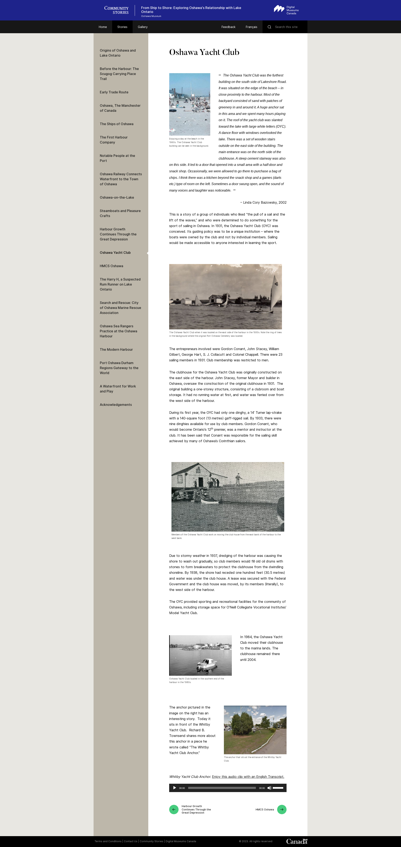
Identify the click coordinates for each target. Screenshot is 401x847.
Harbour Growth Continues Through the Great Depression (118, 234)
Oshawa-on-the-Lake (117, 197)
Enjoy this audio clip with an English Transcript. (248, 777)
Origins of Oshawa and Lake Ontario (118, 52)
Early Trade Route (114, 92)
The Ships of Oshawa (116, 124)
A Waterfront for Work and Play (118, 388)
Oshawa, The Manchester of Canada (120, 108)
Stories (122, 27)
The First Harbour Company (114, 139)
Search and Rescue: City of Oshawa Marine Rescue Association (120, 308)
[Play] (175, 788)
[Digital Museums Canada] (286, 9)
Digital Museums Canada (181, 841)
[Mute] (269, 788)
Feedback (228, 27)
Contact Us (130, 841)
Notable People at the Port (117, 158)
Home (103, 27)
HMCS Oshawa (111, 266)
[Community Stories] (118, 10)
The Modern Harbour (116, 349)
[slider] (278, 787)
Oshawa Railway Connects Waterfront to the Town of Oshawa (121, 179)
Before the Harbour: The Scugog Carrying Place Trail (119, 74)
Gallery (143, 27)
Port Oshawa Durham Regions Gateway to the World (119, 368)
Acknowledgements (116, 405)
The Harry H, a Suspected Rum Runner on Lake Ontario (120, 284)
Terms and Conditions (108, 841)
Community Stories (151, 841)
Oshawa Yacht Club (115, 252)
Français (251, 27)
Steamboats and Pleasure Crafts (120, 213)
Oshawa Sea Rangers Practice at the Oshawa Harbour (118, 331)
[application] (228, 788)
